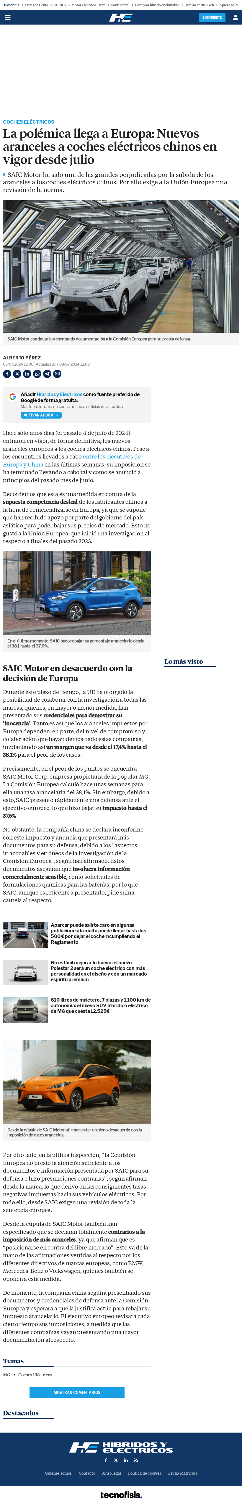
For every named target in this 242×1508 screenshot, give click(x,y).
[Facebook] (7, 374)
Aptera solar (229, 5)
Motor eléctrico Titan (88, 5)
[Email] (57, 374)
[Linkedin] (27, 374)
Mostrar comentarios (77, 1392)
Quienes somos (58, 1473)
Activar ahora (38, 415)
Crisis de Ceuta (36, 5)
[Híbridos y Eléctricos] (121, 1447)
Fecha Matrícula (182, 1473)
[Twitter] (17, 374)
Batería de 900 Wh (199, 5)
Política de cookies (144, 1473)
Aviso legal (111, 1473)
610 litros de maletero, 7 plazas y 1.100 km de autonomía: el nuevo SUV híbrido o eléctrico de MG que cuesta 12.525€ (101, 1005)
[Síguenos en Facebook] (106, 1460)
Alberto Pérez (22, 358)
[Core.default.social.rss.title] (136, 1460)
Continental (120, 5)
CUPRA (59, 5)
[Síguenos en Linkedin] (126, 1460)
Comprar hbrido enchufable (157, 5)
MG (6, 1375)
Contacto (87, 1473)
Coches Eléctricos (28, 122)
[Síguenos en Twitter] (116, 1460)
